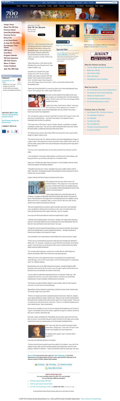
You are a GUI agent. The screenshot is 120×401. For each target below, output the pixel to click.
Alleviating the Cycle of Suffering (97, 79)
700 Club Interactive (11, 58)
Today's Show (9, 24)
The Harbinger (91, 118)
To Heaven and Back (93, 130)
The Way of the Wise (93, 121)
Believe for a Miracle (93, 70)
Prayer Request (51, 2)
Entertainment (70, 6)
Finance (61, 6)
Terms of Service (86, 399)
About (85, 2)
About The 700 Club (11, 27)
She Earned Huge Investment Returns (99, 99)
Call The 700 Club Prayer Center (40, 387)
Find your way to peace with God (40, 381)
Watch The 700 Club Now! (64, 45)
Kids (96, 6)
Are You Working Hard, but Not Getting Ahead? (102, 90)
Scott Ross (8, 53)
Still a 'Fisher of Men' (93, 73)
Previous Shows (10, 30)
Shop (101, 6)
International (89, 6)
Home (19, 6)
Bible (44, 2)
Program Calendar (10, 55)
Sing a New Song (92, 76)
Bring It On (8, 38)
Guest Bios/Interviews (12, 32)
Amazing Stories (10, 35)
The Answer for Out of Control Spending (99, 93)
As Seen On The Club (11, 43)
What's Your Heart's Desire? (96, 96)
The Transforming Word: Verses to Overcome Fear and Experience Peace (98, 37)
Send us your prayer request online (41, 384)
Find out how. (103, 47)
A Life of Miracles (62, 54)
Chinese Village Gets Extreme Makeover (100, 67)
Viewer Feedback (10, 66)
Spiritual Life (42, 6)
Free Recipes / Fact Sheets (11, 46)
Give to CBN (61, 2)
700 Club (25, 6)
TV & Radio (80, 6)
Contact (91, 2)
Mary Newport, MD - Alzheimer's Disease (100, 112)
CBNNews (33, 6)
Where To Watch (9, 63)
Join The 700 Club (11, 69)
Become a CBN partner (93, 35)
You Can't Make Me (93, 124)
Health (55, 6)
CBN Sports (8, 50)
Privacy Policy (96, 399)
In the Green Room (10, 40)
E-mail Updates (77, 2)
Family (49, 6)
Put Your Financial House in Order (98, 101)
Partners (69, 2)
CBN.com (31, 44)
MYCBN (15, 113)
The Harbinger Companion (95, 115)
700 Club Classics (10, 61)
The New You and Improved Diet (97, 127)
